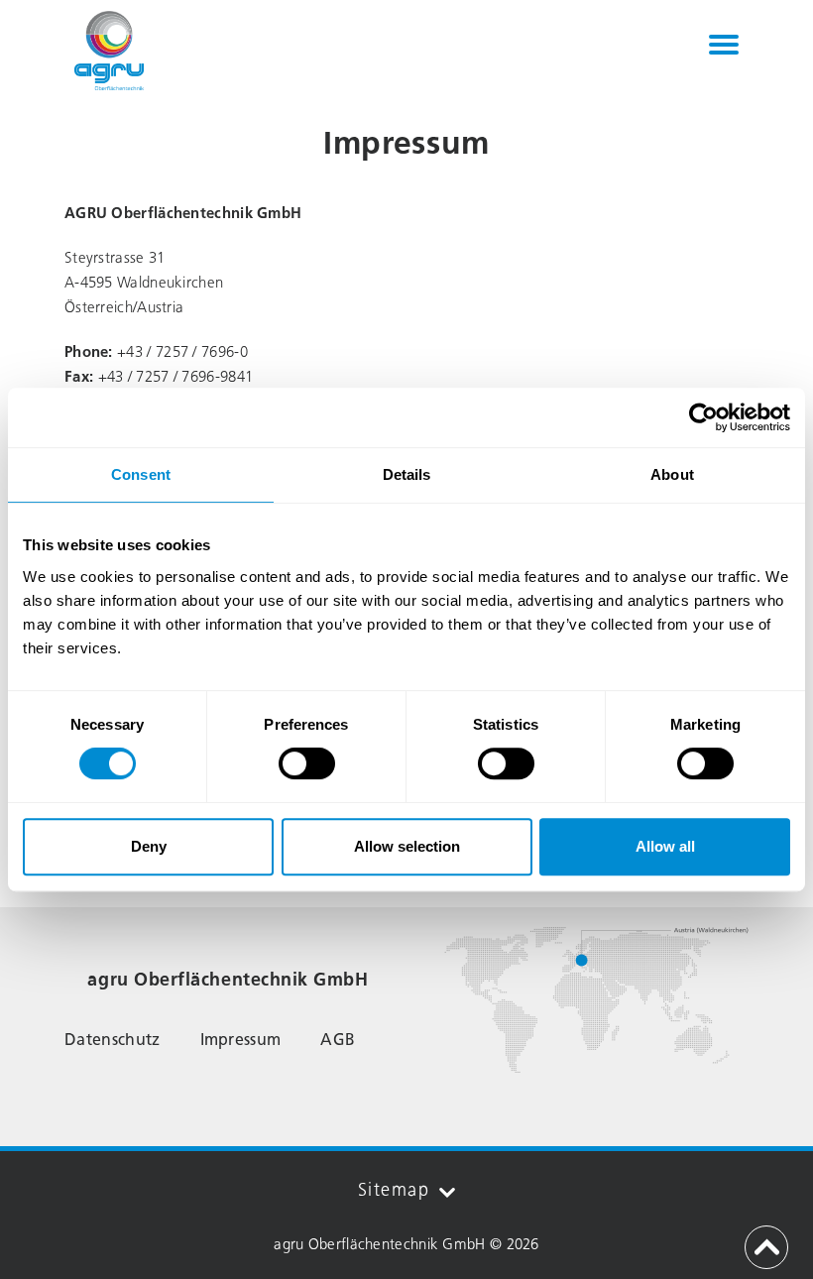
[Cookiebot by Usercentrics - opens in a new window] (703, 417)
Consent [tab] (141, 474)
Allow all (665, 846)
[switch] (307, 763)
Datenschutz (112, 1039)
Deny (149, 846)
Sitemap (393, 1190)
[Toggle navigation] (724, 44)
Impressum (241, 1039)
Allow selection (407, 846)
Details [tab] (407, 474)
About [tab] (672, 474)
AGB (337, 1039)
